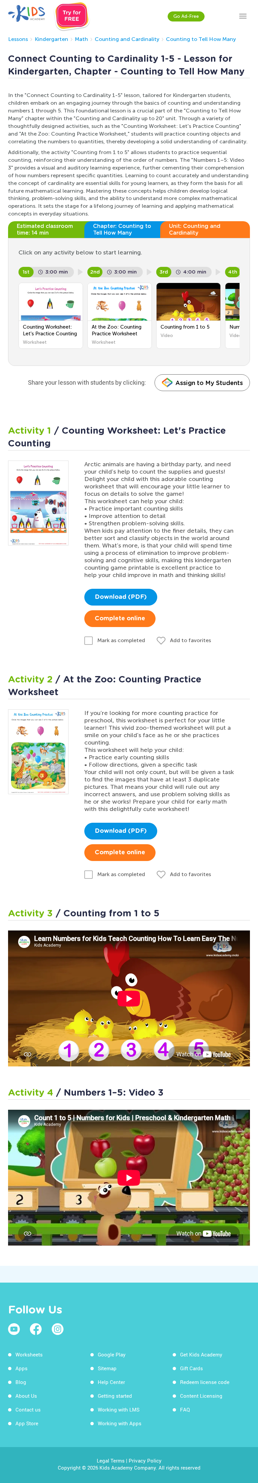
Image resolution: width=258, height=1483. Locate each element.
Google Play (112, 1354)
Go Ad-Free (186, 16)
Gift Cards (191, 1368)
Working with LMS (118, 1409)
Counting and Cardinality (127, 39)
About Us (26, 1395)
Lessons (18, 39)
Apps (21, 1368)
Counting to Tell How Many (201, 39)
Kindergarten (51, 39)
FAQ (185, 1409)
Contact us (28, 1409)
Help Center (111, 1382)
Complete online (120, 619)
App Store (26, 1423)
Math (81, 39)
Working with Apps (119, 1423)
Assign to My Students (209, 382)
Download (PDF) (121, 597)
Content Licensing (201, 1395)
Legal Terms (111, 1460)
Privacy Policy (145, 1460)
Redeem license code (204, 1382)
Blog (20, 1382)
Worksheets (29, 1354)
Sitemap (107, 1368)
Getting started (115, 1395)
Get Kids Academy (201, 1354)
